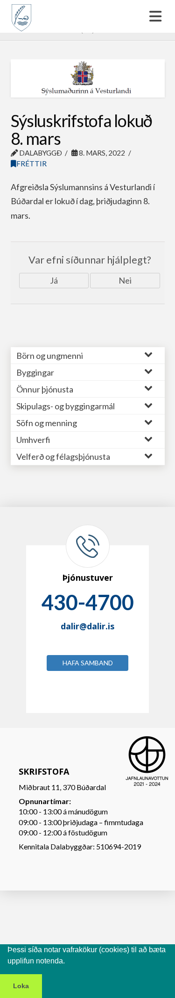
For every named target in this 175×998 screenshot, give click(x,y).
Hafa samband (88, 663)
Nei (125, 280)
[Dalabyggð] (21, 13)
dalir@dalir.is (87, 626)
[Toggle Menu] (87, 16)
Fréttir (31, 163)
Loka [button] (21, 986)
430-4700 (88, 602)
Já (54, 280)
